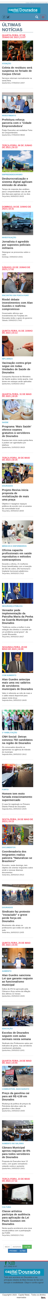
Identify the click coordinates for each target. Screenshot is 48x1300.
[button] (36, 16)
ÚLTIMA (23, 1251)
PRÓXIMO (13, 1251)
